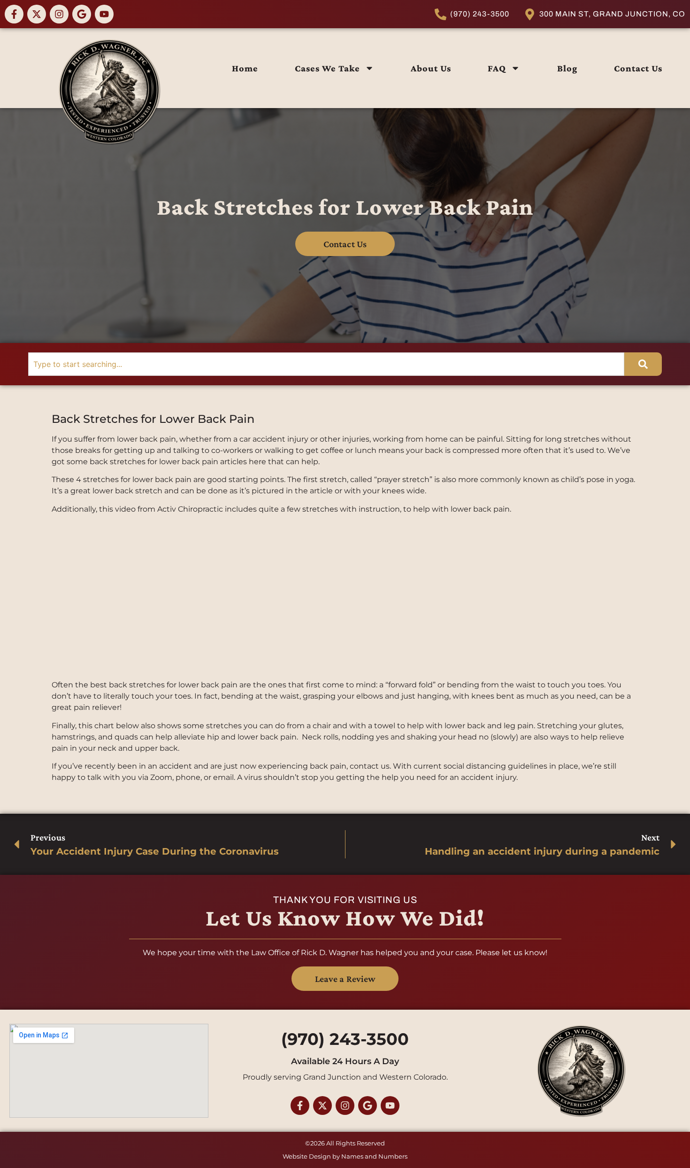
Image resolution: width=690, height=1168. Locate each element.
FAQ (497, 68)
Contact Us (638, 68)
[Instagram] (59, 14)
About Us (431, 68)
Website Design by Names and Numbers (345, 1156)
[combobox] (326, 364)
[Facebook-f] (14, 14)
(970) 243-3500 (345, 1039)
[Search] (643, 364)
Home (245, 68)
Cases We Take (327, 68)
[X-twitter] (36, 14)
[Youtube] (104, 14)
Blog (567, 68)
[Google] (81, 14)
